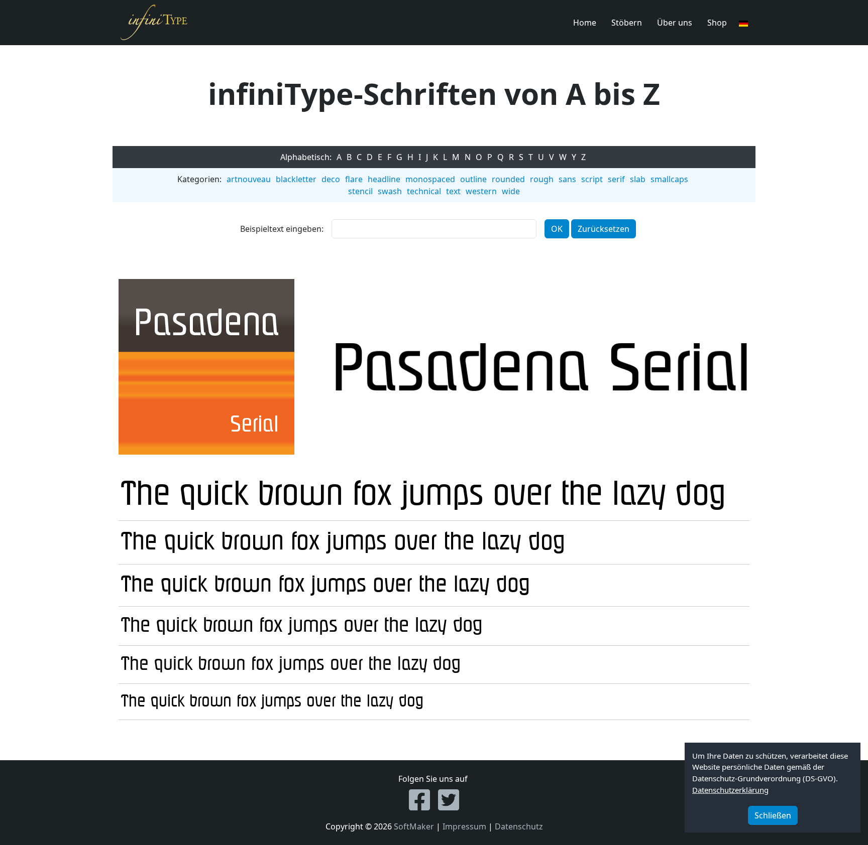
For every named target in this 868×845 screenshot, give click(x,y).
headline (384, 179)
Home (584, 22)
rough (542, 179)
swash (390, 191)
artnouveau (249, 179)
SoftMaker (414, 826)
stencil (360, 191)
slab (637, 179)
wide (511, 191)
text (453, 191)
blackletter (296, 179)
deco (330, 179)
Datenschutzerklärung (730, 790)
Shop (717, 22)
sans (567, 179)
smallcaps (669, 179)
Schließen (772, 815)
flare (354, 179)
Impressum (464, 826)
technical (424, 191)
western (481, 191)
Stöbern (626, 22)
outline (473, 179)
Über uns (674, 22)
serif (616, 179)
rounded (508, 179)
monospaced (430, 179)
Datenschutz (519, 826)
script (592, 179)
